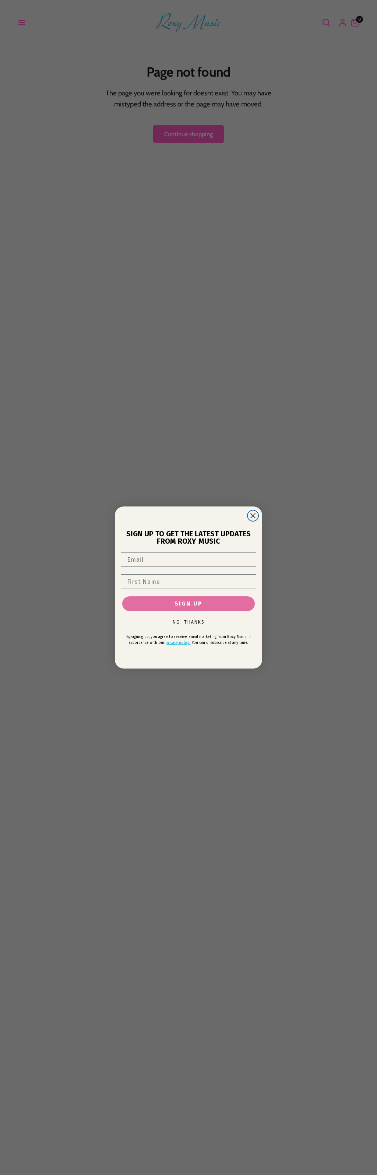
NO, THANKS (189, 622)
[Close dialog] (252, 515)
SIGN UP (188, 603)
